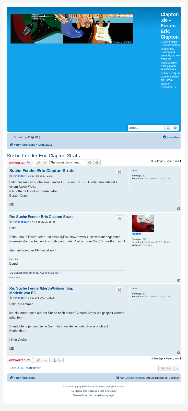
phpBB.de (111, 390)
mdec (135, 170)
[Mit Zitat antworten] (119, 172)
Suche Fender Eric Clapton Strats (43, 155)
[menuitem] (36, 137)
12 (144, 175)
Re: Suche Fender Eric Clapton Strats (41, 217)
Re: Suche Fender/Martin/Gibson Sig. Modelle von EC (41, 290)
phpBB (81, 386)
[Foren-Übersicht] (84, 65)
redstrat (136, 233)
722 (145, 239)
